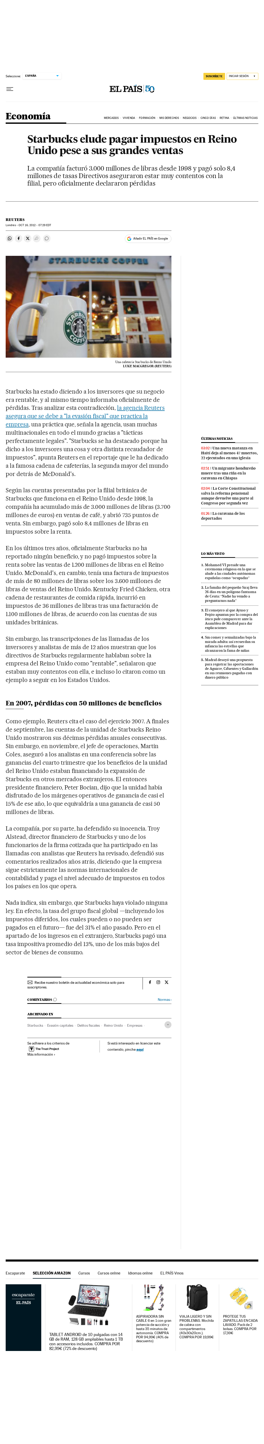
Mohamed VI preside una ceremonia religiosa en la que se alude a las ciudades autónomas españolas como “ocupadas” (230, 571)
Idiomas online (140, 1273)
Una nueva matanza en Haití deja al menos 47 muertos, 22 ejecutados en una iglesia (229, 453)
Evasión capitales (60, 1025)
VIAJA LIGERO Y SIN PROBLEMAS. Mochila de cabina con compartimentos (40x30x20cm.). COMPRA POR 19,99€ (196, 1327)
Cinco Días (208, 118)
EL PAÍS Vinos (172, 1273)
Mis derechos (169, 118)
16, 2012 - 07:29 (35, 225)
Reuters (15, 219)
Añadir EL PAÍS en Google (150, 238)
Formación (147, 118)
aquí (140, 1049)
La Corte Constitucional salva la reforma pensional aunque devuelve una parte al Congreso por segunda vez (228, 495)
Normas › (164, 1000)
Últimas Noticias (245, 118)
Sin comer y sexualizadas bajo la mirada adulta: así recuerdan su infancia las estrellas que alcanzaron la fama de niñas (230, 643)
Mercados (111, 118)
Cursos (84, 1273)
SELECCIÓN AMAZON (52, 1273)
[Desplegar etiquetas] (167, 1024)
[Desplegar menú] (10, 89)
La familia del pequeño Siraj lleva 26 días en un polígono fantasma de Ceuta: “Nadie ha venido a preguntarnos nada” (231, 594)
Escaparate (15, 1273)
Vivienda (129, 118)
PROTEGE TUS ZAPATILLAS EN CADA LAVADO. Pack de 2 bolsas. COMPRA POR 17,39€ (240, 1325)
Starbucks (35, 1025)
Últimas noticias (217, 439)
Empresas (134, 1025)
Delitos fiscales (88, 1025)
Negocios (189, 118)
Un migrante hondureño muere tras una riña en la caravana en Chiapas (228, 473)
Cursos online (109, 1273)
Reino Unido (113, 1025)
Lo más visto (212, 554)
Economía (28, 117)
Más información (40, 1054)
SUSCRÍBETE (214, 76)
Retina (224, 118)
